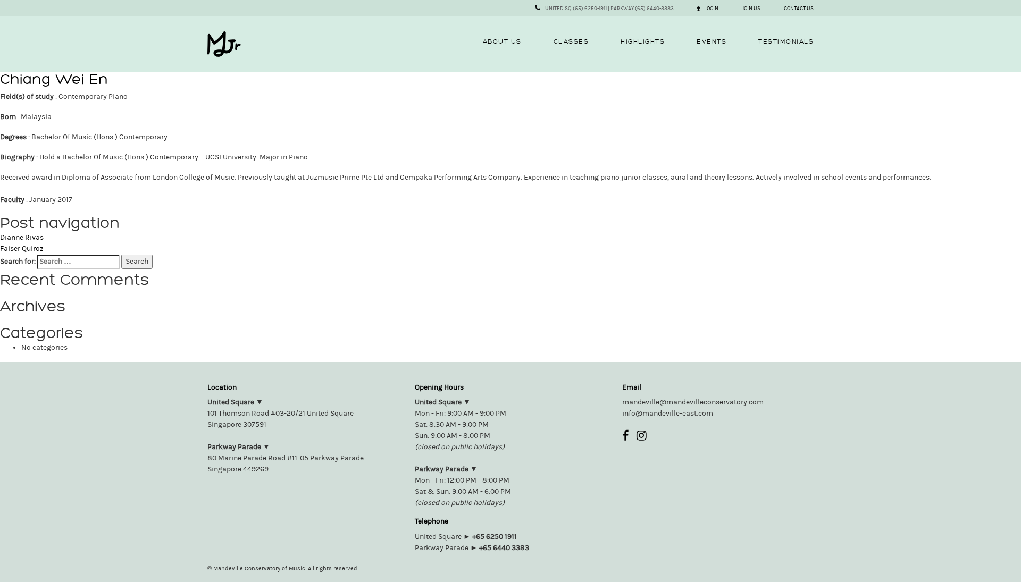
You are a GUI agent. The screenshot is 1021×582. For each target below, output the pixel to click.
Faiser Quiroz (22, 248)
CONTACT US (799, 8)
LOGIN (711, 8)
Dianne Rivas (22, 237)
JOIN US (751, 8)
